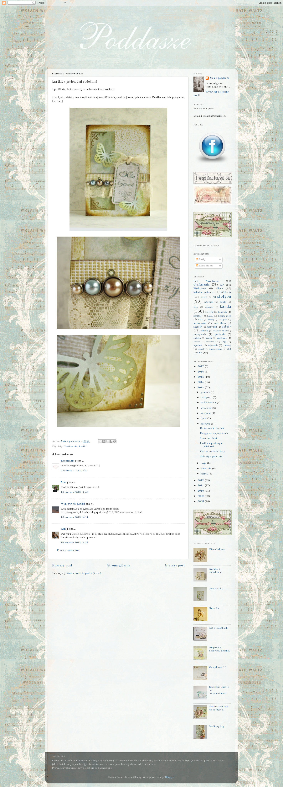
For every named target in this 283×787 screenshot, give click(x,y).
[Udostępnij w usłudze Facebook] (111, 441)
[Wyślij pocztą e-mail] (100, 441)
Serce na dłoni (208, 438)
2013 (201, 387)
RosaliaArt (68, 461)
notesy (226, 326)
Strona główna (118, 565)
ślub (199, 352)
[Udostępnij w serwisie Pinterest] (114, 441)
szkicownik (211, 342)
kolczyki (209, 312)
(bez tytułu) (216, 588)
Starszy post (175, 565)
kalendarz (209, 307)
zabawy (227, 345)
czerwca (206, 424)
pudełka (197, 338)
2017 (201, 366)
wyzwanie (213, 345)
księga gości (224, 316)
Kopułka (214, 608)
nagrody (197, 327)
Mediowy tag (216, 726)
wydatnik (197, 345)
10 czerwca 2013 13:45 (74, 492)
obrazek (204, 331)
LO (222, 285)
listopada (207, 397)
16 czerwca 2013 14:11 (74, 517)
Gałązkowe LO (217, 667)
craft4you (222, 297)
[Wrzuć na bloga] (103, 441)
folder (195, 307)
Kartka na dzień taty (212, 451)
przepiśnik (199, 334)
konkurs (197, 316)
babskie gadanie (203, 292)
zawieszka (215, 349)
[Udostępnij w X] (107, 441)
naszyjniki (212, 327)
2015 (201, 377)
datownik (208, 302)
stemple (196, 342)
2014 (201, 382)
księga (210, 316)
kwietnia (206, 468)
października (209, 402)
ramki (209, 338)
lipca (204, 418)
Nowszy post (62, 565)
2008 (201, 501)
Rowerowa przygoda (212, 428)
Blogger (169, 777)
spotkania (222, 338)
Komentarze (205, 266)
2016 (201, 372)
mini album (220, 323)
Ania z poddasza (219, 78)
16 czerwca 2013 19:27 (74, 542)
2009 (201, 496)
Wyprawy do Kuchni (73, 504)
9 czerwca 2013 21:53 (74, 470)
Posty (202, 259)
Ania (63, 529)
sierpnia (206, 413)
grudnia (206, 392)
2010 (201, 491)
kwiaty (211, 320)
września (206, 408)
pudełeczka (220, 334)
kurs (200, 320)
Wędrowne (199, 288)
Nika (63, 482)
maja (204, 463)
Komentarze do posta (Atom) (83, 573)
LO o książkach (218, 628)
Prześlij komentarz (68, 550)
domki (223, 302)
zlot (229, 349)
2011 (201, 485)
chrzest (204, 297)
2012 (201, 480)
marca (204, 474)
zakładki (201, 349)
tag (224, 341)
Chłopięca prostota (211, 456)
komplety (222, 312)
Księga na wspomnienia (214, 433)
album (219, 288)
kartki (82, 446)
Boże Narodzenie (206, 281)
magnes (223, 320)
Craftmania (70, 446)
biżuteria (226, 292)
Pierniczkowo (217, 549)
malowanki (199, 323)
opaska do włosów (220, 331)
